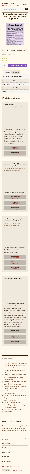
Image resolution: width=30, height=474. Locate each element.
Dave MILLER (7, 170)
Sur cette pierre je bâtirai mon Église (15, 405)
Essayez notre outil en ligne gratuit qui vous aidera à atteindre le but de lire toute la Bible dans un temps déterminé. (15, 428)
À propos (7, 72)
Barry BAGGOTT (21, 50)
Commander (15, 153)
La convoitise (8, 412)
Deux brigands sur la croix (12, 409)
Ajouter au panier (17, 66)
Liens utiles (6, 457)
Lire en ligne (15, 72)
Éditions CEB (8, 3)
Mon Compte (6, 461)
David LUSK (7, 225)
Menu (24, 4)
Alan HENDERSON (20, 168)
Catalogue (5, 448)
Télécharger (15, 147)
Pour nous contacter (15, 466)
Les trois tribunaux (10, 407)
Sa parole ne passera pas (12, 398)
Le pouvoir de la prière (11, 368)
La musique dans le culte (12, 402)
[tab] (7, 72)
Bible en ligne (6, 452)
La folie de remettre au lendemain (15, 395)
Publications (6, 443)
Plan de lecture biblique (12, 422)
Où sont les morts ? (10, 400)
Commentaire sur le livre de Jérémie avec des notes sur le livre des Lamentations (15, 377)
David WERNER (16, 170)
